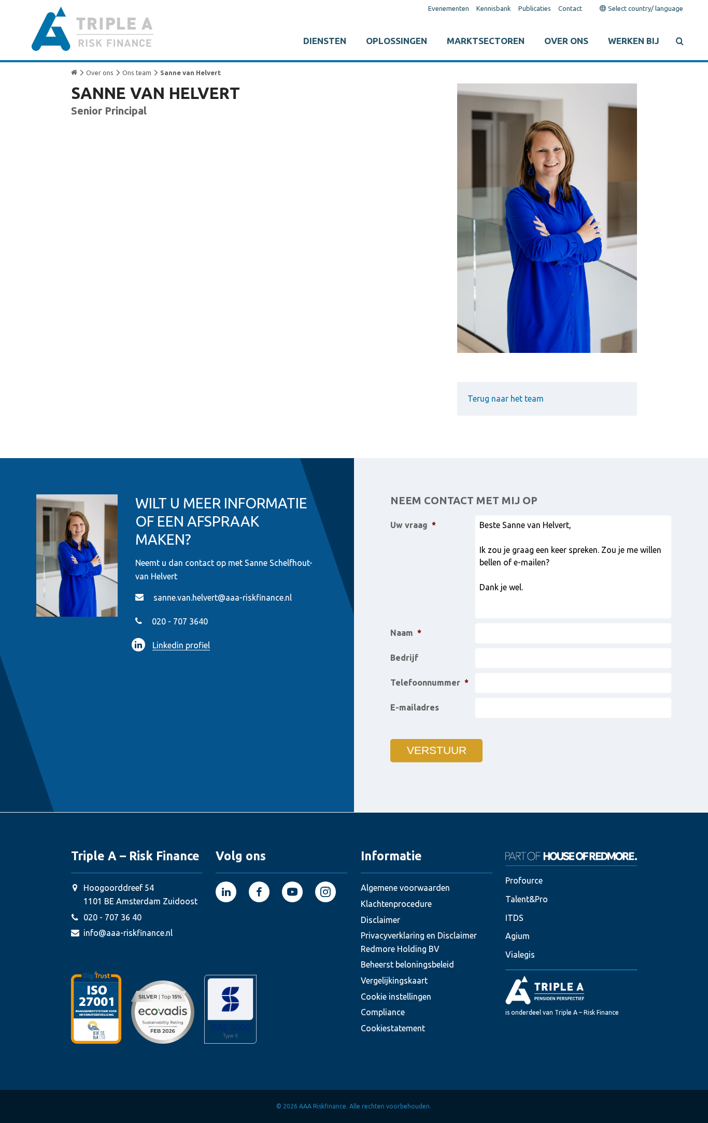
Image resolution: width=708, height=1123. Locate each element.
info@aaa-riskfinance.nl (128, 932)
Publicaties (534, 8)
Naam (405, 632)
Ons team (136, 72)
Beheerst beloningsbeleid (407, 964)
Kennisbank (493, 8)
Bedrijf (404, 657)
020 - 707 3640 (180, 621)
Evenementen (448, 8)
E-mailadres (414, 707)
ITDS (514, 917)
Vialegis (520, 954)
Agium (517, 936)
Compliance (383, 1012)
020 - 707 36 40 (112, 917)
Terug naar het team (506, 398)
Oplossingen (396, 41)
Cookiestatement (393, 1028)
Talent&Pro (526, 899)
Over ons (566, 41)
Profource (524, 880)
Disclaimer (380, 920)
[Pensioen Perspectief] (571, 989)
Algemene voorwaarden (405, 887)
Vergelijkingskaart (394, 980)
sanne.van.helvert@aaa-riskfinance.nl (222, 597)
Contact (570, 8)
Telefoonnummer (429, 682)
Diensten (324, 41)
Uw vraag (413, 525)
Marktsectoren (486, 41)
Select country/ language (644, 8)
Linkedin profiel (181, 645)
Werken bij (633, 41)
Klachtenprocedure (396, 903)
